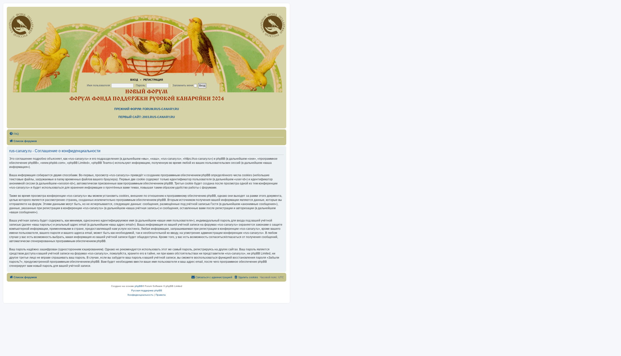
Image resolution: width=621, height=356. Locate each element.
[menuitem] (14, 134)
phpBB (138, 286)
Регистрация (153, 79)
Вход (134, 79)
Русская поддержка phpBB (146, 290)
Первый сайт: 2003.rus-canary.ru (146, 117)
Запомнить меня (183, 85)
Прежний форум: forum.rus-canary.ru (146, 109)
